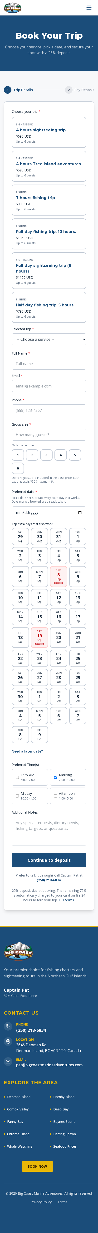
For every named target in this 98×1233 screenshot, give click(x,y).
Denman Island (18, 1096)
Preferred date (24, 491)
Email (17, 375)
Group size (21, 424)
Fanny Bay (15, 1121)
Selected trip (23, 329)
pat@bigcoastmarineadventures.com (49, 1065)
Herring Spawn (64, 1134)
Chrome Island (18, 1134)
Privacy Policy (41, 1202)
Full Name (21, 353)
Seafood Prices (65, 1146)
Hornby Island (63, 1096)
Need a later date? (27, 751)
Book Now (37, 1166)
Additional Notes (25, 812)
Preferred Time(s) (25, 764)
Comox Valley (18, 1109)
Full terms (66, 900)
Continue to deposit (49, 860)
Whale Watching (19, 1146)
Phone (18, 400)
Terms (62, 1202)
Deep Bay (61, 1109)
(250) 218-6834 (49, 880)
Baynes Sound (64, 1121)
